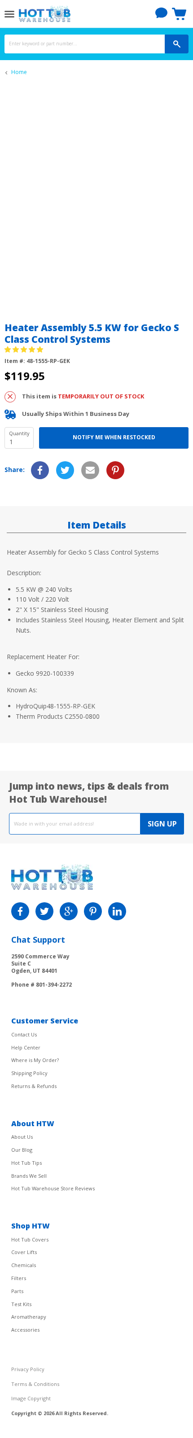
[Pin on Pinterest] (115, 470)
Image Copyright (31, 1398)
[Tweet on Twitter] (65, 470)
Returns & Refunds (34, 1086)
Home (19, 72)
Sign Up (162, 824)
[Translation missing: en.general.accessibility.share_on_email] (90, 470)
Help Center (25, 1047)
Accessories (25, 1329)
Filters (18, 1278)
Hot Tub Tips (26, 1162)
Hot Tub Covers (29, 1239)
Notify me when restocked (114, 437)
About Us (22, 1136)
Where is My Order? (35, 1060)
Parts (17, 1291)
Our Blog (21, 1149)
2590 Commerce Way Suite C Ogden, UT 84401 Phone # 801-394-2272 (41, 970)
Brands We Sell (29, 1175)
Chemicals (23, 1265)
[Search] (177, 44)
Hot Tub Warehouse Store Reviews (53, 1188)
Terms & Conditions (35, 1384)
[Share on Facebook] (40, 470)
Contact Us (24, 1034)
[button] (24, 349)
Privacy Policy (27, 1369)
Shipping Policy (29, 1073)
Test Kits (21, 1304)
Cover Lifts (24, 1252)
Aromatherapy (28, 1316)
